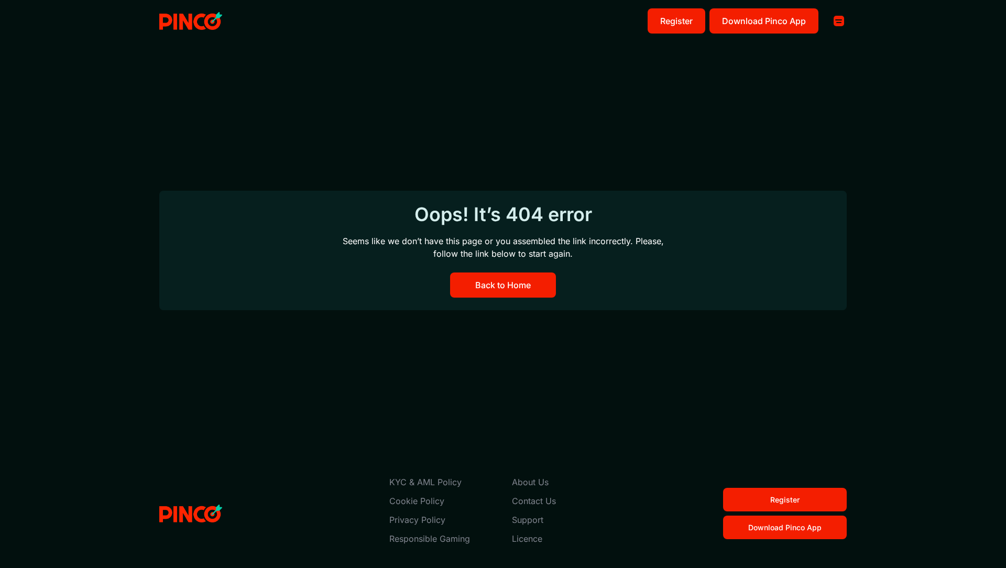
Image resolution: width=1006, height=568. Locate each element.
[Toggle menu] (839, 21)
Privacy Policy (417, 520)
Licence (527, 538)
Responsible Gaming (429, 538)
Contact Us (534, 501)
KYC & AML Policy (425, 482)
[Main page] (190, 21)
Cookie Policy (416, 501)
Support (527, 520)
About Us (530, 482)
